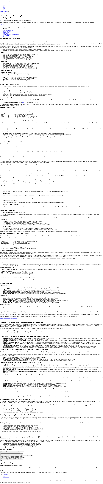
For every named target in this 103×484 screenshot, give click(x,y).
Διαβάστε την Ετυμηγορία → (13, 24)
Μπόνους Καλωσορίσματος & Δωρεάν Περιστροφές (11, 34)
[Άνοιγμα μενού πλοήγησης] (8, 11)
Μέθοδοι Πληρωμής (6, 32)
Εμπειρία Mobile (5, 33)
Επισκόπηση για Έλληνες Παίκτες (6, 0)
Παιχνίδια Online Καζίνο (7, 31)
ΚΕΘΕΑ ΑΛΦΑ (5, 474)
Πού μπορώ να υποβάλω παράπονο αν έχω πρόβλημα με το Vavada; (12, 459)
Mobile (4, 8)
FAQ (3, 9)
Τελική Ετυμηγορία (6, 35)
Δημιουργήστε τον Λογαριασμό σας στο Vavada (8, 318)
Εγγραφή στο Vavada (4, 11)
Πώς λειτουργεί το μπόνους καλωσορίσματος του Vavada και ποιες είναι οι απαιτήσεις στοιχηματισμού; (17, 455)
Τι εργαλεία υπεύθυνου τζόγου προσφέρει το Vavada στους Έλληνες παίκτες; (13, 457)
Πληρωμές (4, 6)
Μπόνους (4, 5)
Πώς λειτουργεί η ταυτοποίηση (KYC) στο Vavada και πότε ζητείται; (11, 458)
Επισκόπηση (5, 4)
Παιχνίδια (4, 7)
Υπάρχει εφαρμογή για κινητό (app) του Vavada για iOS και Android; (11, 456)
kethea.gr (23, 102)
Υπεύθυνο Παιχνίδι (6, 477)
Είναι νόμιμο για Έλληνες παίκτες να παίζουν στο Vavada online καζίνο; (12, 451)
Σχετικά (4, 476)
